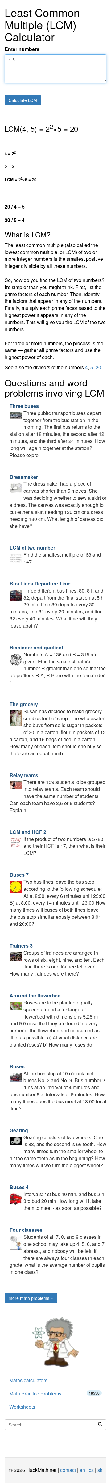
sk (99, 1469)
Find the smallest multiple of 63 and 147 (55, 554)
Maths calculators (28, 1380)
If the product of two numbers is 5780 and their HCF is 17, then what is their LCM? (57, 842)
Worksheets (22, 1406)
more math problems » (31, 1298)
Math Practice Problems (54, 1393)
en (82, 1469)
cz (91, 1469)
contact (68, 1469)
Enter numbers (22, 49)
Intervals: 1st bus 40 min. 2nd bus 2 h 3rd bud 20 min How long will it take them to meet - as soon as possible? (57, 1198)
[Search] (100, 1424)
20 (98, 367)
